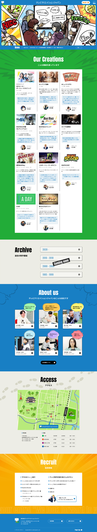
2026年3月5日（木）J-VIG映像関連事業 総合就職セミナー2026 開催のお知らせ (46, 47)
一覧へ (78, 47)
